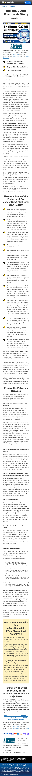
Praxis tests (16, 54)
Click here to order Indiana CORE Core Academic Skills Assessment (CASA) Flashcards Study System (16, 718)
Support (4, 6)
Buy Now (27, 2)
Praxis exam (16, 56)
